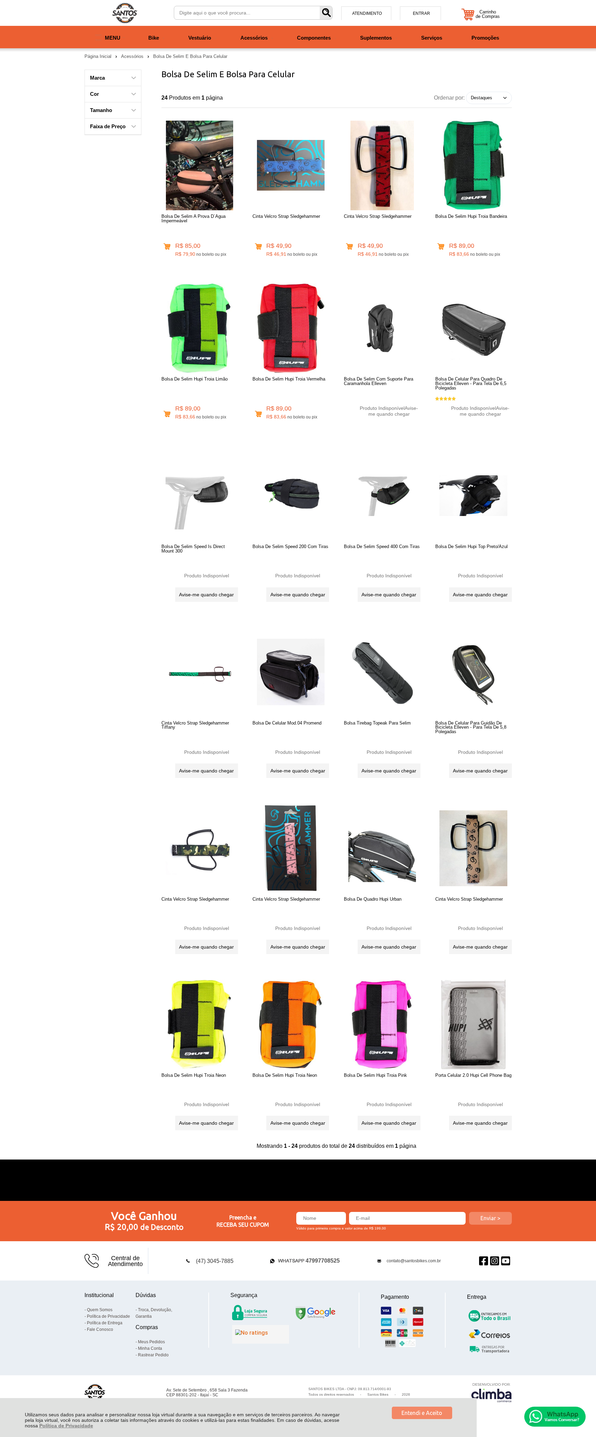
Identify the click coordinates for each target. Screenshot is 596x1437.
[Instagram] (494, 1261)
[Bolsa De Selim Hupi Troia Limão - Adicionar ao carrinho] (167, 414)
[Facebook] (483, 1261)
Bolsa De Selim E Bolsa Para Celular (190, 56)
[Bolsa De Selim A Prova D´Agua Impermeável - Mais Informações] (199, 165)
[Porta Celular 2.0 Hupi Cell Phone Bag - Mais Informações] (473, 1024)
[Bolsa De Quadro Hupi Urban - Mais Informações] (382, 848)
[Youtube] (505, 1261)
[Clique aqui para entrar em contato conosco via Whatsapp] (555, 1417)
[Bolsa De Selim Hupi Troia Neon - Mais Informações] (199, 1024)
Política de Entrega (104, 1322)
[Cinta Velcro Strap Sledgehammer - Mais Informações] (290, 165)
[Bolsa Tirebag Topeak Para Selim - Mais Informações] (382, 672)
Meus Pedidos (151, 1341)
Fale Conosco (100, 1329)
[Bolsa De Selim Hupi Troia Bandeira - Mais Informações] (473, 165)
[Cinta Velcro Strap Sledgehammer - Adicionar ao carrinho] (258, 246)
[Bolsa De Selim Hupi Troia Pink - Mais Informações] (382, 1024)
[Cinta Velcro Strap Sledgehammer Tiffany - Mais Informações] (199, 672)
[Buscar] (326, 12)
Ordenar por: (449, 97)
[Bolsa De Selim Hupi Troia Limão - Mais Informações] (199, 328)
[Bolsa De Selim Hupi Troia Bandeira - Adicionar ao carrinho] (441, 246)
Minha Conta (150, 1348)
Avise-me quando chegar (393, 411)
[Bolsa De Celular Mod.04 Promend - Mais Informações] (290, 672)
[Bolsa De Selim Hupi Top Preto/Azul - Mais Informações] (473, 495)
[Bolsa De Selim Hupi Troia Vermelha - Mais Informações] (290, 328)
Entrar (421, 13)
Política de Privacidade (66, 1425)
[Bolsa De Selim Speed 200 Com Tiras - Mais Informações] (290, 495)
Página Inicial (99, 56)
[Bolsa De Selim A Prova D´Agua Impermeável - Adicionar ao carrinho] (167, 246)
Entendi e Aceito (421, 1413)
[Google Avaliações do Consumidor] (260, 1334)
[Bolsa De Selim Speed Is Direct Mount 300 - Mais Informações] (199, 495)
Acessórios (133, 56)
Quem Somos (99, 1309)
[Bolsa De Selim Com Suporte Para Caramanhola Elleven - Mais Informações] (382, 328)
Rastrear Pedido (153, 1355)
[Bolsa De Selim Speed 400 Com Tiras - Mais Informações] (382, 495)
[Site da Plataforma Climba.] (491, 1392)
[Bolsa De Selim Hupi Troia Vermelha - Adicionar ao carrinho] (258, 414)
